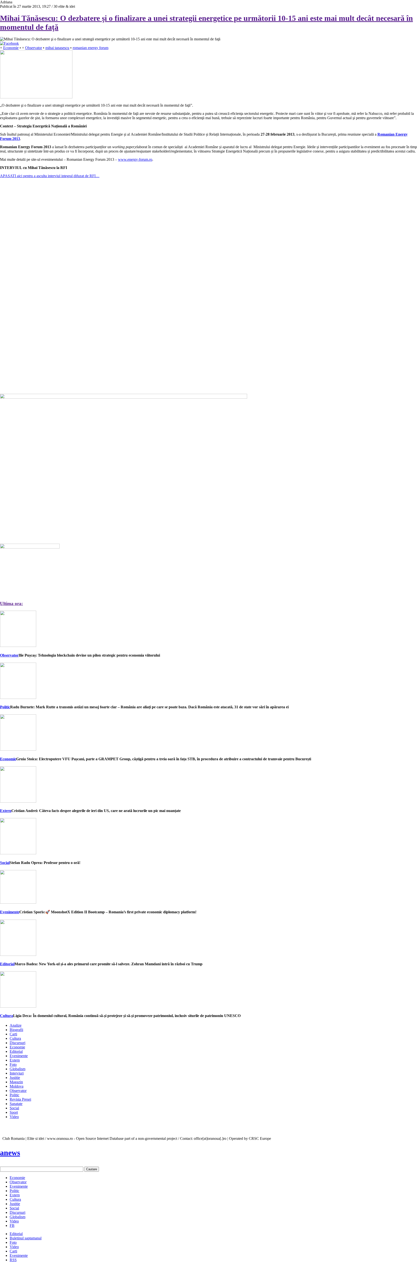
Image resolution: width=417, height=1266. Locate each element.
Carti (13, 1034)
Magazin (16, 1082)
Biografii (16, 1030)
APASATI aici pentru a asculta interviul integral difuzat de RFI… (49, 176)
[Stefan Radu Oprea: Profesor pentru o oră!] (18, 853)
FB (12, 1225)
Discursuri (17, 1043)
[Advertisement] (36, 258)
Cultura (6, 1016)
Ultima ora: (11, 603)
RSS (13, 1260)
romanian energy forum (90, 48)
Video (14, 1117)
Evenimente (9, 912)
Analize (15, 1025)
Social (5, 863)
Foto (13, 1064)
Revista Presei (20, 1099)
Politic (5, 707)
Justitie (15, 1078)
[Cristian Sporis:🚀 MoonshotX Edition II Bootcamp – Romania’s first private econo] (18, 902)
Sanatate (16, 1104)
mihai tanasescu (57, 48)
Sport (14, 1112)
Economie (11, 48)
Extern (5, 811)
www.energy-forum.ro (135, 159)
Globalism (17, 1069)
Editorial (7, 964)
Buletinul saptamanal (26, 1238)
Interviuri (17, 1073)
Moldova (16, 1086)
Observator (33, 48)
